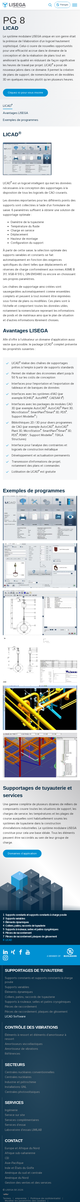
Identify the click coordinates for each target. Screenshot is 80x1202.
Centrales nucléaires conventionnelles (29, 1072)
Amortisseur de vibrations (21, 1049)
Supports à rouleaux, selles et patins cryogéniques (30, 929)
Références (12, 1053)
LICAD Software (15, 1016)
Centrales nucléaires (18, 1077)
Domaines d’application (22, 853)
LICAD (7, 940)
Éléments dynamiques (16, 922)
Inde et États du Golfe (19, 1168)
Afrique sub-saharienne (20, 1153)
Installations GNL (15, 1087)
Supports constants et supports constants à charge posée (35, 914)
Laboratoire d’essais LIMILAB (23, 1130)
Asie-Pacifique (14, 1163)
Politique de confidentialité (45, 1198)
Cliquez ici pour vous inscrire (25, 92)
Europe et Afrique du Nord (22, 1148)
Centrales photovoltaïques (22, 1092)
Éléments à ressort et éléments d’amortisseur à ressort (35, 1037)
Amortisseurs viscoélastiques (24, 1044)
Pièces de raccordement (17, 932)
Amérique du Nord (17, 1178)
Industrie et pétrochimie (20, 1082)
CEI (7, 1158)
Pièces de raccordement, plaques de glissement (30, 936)
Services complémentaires (22, 1120)
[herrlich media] (6, 1194)
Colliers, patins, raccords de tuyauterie (24, 925)
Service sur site (15, 1115)
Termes (7, 1198)
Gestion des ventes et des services (28, 1182)
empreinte (20, 1198)
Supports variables (14, 918)
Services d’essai (15, 1125)
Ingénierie (11, 1110)
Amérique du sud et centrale (23, 1173)
